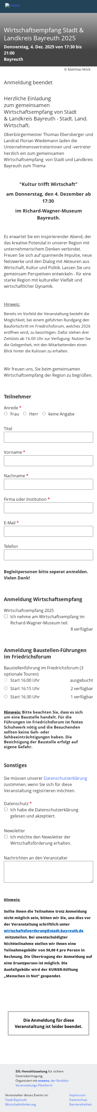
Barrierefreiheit (80, 1104)
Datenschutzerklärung (65, 778)
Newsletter (14, 831)
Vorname (14, 452)
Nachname (15, 476)
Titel (8, 429)
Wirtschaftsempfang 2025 (29, 610)
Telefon (11, 546)
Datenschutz (17, 803)
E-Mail (11, 523)
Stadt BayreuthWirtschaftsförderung (20, 1102)
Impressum (77, 1095)
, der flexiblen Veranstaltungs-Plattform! (42, 1082)
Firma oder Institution (26, 499)
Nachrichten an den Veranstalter (36, 858)
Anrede (12, 408)
